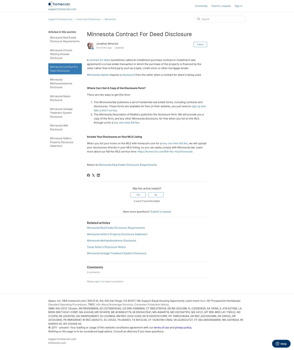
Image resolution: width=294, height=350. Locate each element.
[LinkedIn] (98, 175)
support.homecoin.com (62, 9)
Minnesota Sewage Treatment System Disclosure (61, 112)
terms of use (161, 327)
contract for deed (99, 60)
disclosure (128, 74)
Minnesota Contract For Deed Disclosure (64, 68)
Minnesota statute (98, 74)
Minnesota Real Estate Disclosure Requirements (65, 39)
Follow (200, 44)
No (155, 194)
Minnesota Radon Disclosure (60, 98)
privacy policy (183, 327)
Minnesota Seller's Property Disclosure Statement (61, 142)
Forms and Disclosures (89, 19)
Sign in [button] (238, 5)
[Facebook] (88, 175)
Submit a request (221, 5)
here (203, 300)
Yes (138, 194)
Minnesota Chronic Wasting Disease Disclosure (61, 54)
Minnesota (110, 19)
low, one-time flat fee (126, 122)
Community (201, 5)
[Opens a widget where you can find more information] (281, 344)
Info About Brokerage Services (114, 304)
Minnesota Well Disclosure (59, 127)
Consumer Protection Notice (151, 304)
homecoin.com (57, 342)
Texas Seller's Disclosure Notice (106, 247)
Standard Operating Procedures (67, 304)
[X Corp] (93, 175)
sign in (98, 281)
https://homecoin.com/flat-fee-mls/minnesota (165, 151)
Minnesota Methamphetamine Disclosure (61, 83)
